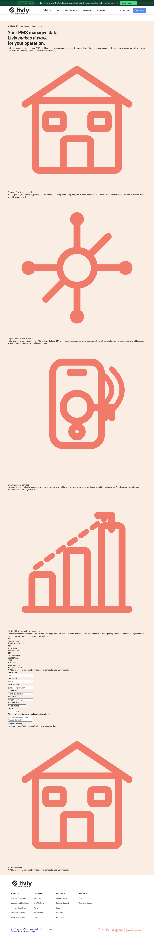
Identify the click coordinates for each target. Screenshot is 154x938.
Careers (36, 918)
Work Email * (13, 684)
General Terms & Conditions (23, 931)
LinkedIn (59, 913)
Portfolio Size (13, 702)
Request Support (62, 903)
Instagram (60, 917)
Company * (12, 690)
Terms (50, 929)
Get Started (139, 10)
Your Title (12, 696)
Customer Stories (85, 903)
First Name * (13, 672)
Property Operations (18, 908)
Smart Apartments (18, 918)
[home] (19, 10)
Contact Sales (61, 898)
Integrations (87, 10)
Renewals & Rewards (18, 913)
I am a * (11, 708)
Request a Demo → (16, 723)
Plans (58, 10)
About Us (37, 898)
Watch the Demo (127, 3)
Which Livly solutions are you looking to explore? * (29, 714)
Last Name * (13, 678)
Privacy (42, 929)
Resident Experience (18, 898)
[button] (125, 10)
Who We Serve (71, 10)
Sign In (58, 908)
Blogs (81, 898)
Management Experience (20, 903)
